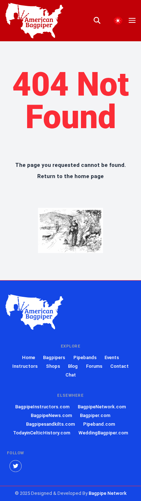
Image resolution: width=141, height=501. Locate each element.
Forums (94, 366)
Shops (53, 366)
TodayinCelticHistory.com (41, 432)
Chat (70, 375)
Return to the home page (70, 176)
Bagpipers (54, 357)
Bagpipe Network (108, 493)
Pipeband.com (99, 424)
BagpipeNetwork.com (102, 406)
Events (111, 357)
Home (28, 357)
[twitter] (15, 466)
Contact (119, 366)
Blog (73, 366)
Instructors (25, 366)
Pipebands (85, 357)
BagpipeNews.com (51, 415)
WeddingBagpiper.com (103, 432)
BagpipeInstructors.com (42, 406)
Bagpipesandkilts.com (50, 424)
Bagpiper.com (95, 415)
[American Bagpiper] (34, 312)
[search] (100, 20)
